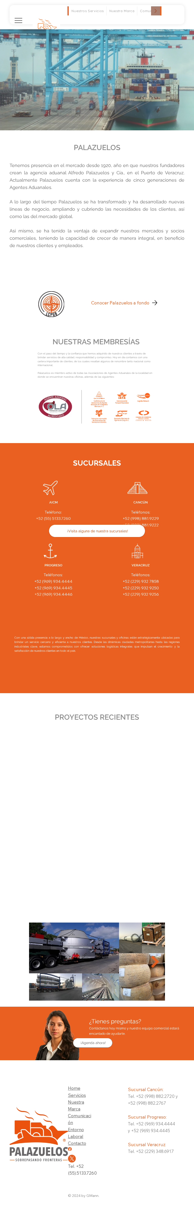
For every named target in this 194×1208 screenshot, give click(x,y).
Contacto (77, 1143)
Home (74, 1088)
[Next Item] (155, 961)
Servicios (77, 1095)
